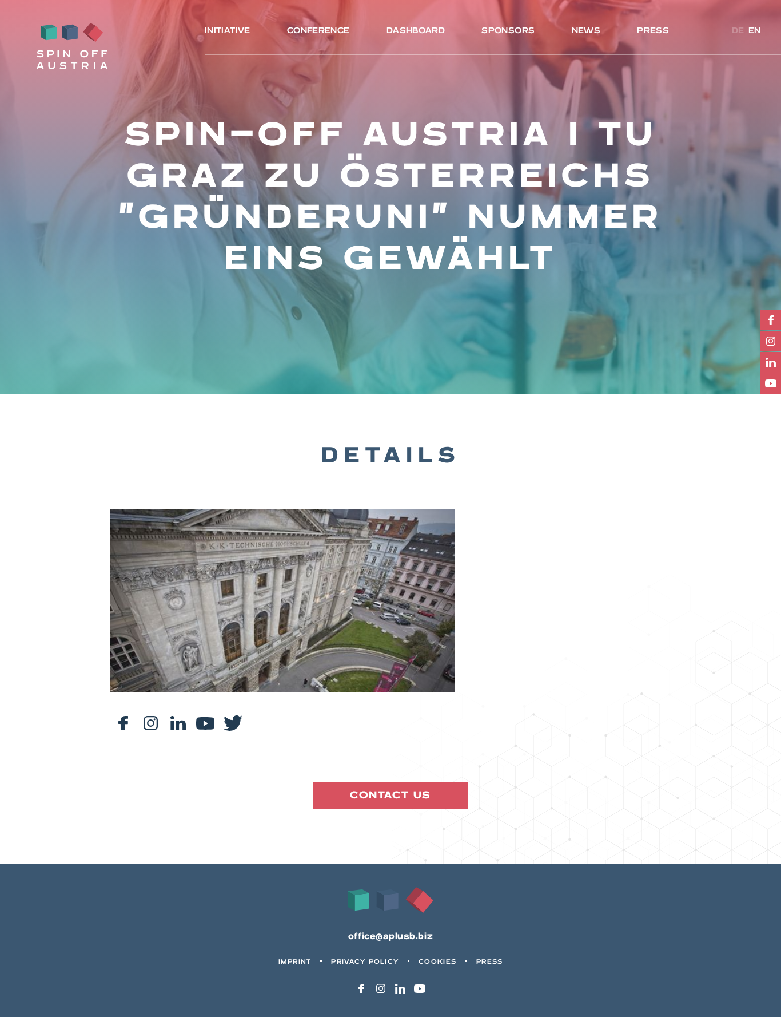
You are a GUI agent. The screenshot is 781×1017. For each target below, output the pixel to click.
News (586, 30)
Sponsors (508, 30)
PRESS (489, 961)
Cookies (437, 961)
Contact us (390, 795)
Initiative (227, 30)
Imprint (295, 961)
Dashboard (415, 30)
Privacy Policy (365, 961)
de (738, 30)
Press (653, 30)
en (754, 30)
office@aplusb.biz (390, 936)
